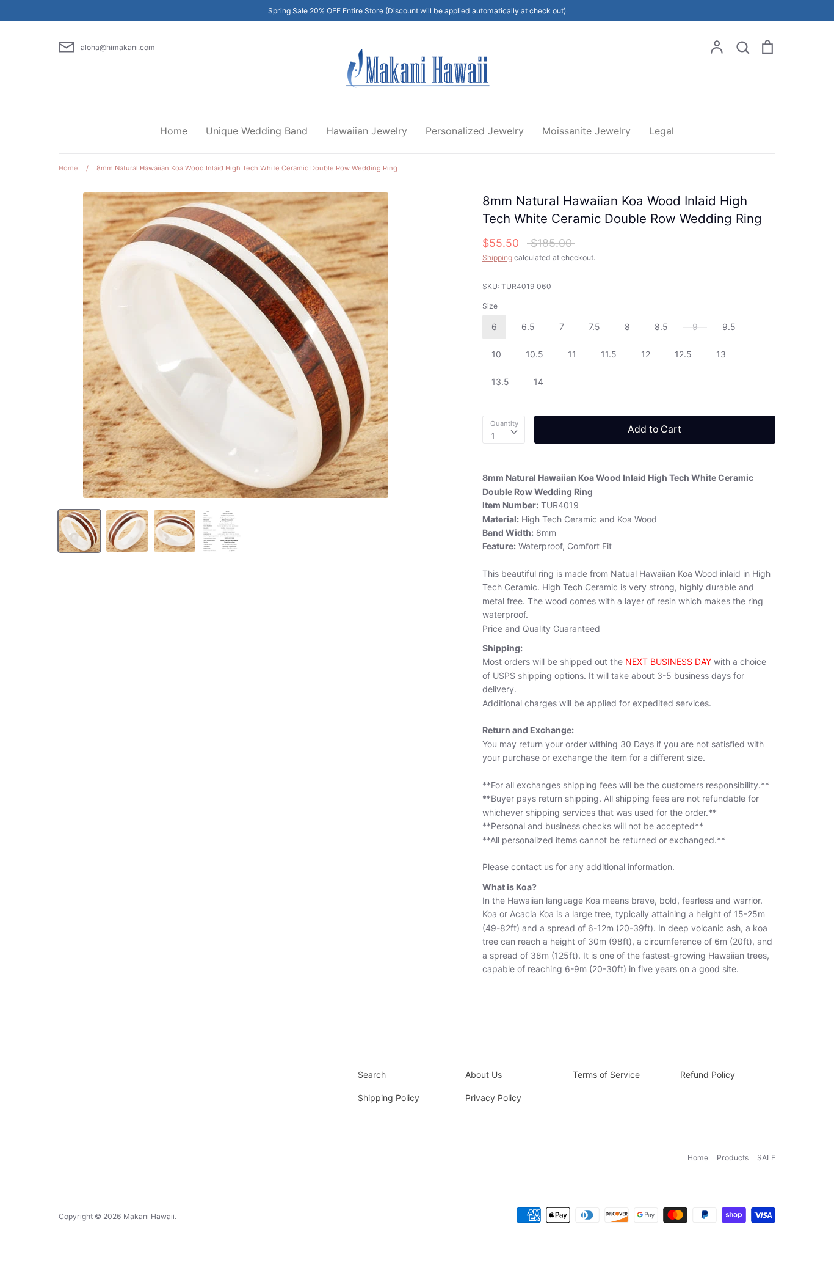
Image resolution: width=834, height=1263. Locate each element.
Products (733, 1157)
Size (490, 305)
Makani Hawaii (149, 1216)
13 (721, 354)
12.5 (683, 354)
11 (572, 354)
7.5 (594, 326)
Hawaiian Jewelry (366, 131)
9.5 (729, 326)
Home (173, 131)
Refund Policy (707, 1074)
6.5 (528, 326)
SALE (766, 1157)
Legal (661, 131)
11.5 (609, 354)
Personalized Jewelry (475, 131)
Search (372, 1074)
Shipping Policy (388, 1098)
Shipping (497, 257)
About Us (483, 1074)
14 (538, 381)
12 (645, 354)
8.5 (661, 326)
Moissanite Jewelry (586, 131)
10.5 (534, 354)
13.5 (500, 381)
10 (496, 354)
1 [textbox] (493, 436)
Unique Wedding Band (257, 131)
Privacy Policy (493, 1098)
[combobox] (503, 430)
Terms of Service (606, 1074)
